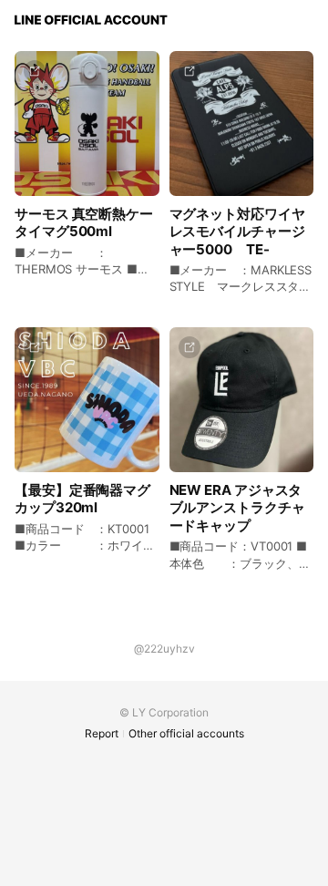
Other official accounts (186, 733)
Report (101, 733)
